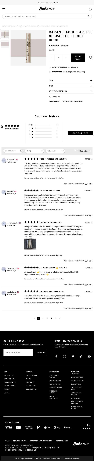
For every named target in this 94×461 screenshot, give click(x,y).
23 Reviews (64, 46)
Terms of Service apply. (71, 459)
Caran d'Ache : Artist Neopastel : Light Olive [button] (49, 303)
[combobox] (44, 16)
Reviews (28, 379)
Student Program (55, 381)
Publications (76, 384)
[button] (5, 43)
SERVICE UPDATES (9, 382)
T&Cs (7, 441)
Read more (28, 174)
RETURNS (6, 389)
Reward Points (31, 389)
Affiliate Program (55, 387)
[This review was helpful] (86, 184)
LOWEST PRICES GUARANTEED (47, 3)
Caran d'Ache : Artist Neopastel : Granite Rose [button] (50, 178)
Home (4, 26)
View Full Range (54, 101)
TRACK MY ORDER (9, 386)
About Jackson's (77, 377)
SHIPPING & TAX (9, 379)
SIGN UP (41, 352)
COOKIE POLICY (62, 441)
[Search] (89, 16)
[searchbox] (11, 151)
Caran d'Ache (16, 26)
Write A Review (80, 133)
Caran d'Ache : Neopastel (30, 26)
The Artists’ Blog (77, 381)
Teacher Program (55, 384)
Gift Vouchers (31, 386)
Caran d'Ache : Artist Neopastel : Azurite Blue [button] (50, 279)
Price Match (30, 382)
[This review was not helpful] (90, 184)
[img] (50, 45)
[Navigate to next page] (59, 318)
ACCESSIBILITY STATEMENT (41, 441)
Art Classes (75, 398)
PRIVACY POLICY (19, 441)
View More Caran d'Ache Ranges (72, 101)
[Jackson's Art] (47, 9)
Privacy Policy (55, 459)
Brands (9, 26)
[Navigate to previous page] (34, 318)
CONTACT (7, 392)
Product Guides (31, 375)
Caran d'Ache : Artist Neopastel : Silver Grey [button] (49, 209)
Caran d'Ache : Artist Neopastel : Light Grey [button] (49, 255)
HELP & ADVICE (9, 375)
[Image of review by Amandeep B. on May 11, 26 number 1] (30, 244)
